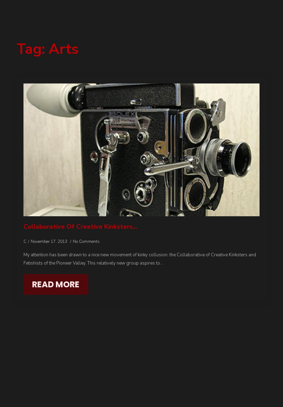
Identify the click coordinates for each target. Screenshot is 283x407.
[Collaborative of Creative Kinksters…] (141, 149)
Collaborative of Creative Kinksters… (80, 226)
